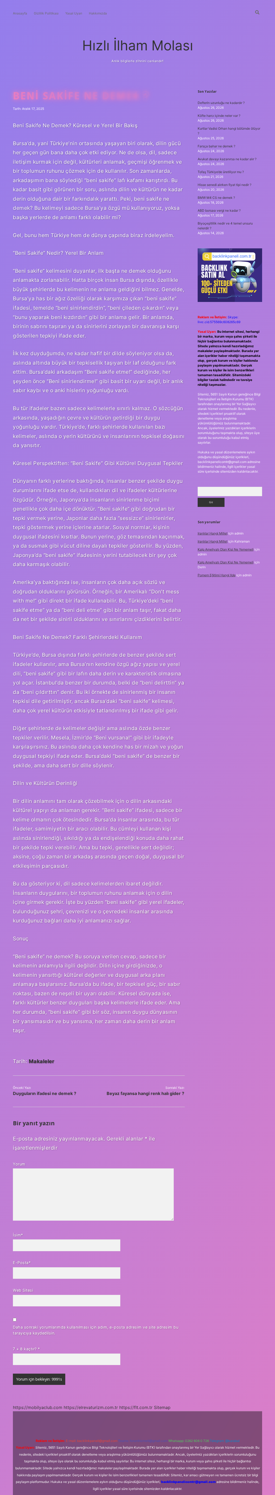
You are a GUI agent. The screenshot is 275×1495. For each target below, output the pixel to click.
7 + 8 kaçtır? (26, 1349)
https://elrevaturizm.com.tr (91, 1407)
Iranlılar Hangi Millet (212, 533)
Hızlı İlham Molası (137, 45)
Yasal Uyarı (73, 13)
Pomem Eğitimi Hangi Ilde (217, 575)
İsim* (18, 1235)
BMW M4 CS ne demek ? (216, 198)
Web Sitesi (23, 1290)
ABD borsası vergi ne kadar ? (219, 210)
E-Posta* (22, 1262)
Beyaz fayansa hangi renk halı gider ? (145, 1093)
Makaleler (42, 1061)
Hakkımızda (98, 13)
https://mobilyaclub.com (37, 1407)
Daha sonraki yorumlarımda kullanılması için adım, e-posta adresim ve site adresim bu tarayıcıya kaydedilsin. (95, 1330)
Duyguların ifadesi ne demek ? (44, 1093)
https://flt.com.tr (136, 1407)
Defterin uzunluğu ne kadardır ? (221, 103)
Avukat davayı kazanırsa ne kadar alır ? (227, 159)
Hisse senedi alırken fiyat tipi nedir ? (224, 185)
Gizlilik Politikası (46, 13)
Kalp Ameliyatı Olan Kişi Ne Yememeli (226, 549)
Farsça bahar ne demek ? (216, 146)
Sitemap (162, 1407)
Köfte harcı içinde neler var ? (219, 116)
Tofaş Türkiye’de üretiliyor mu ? (221, 172)
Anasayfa (20, 13)
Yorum (19, 1164)
